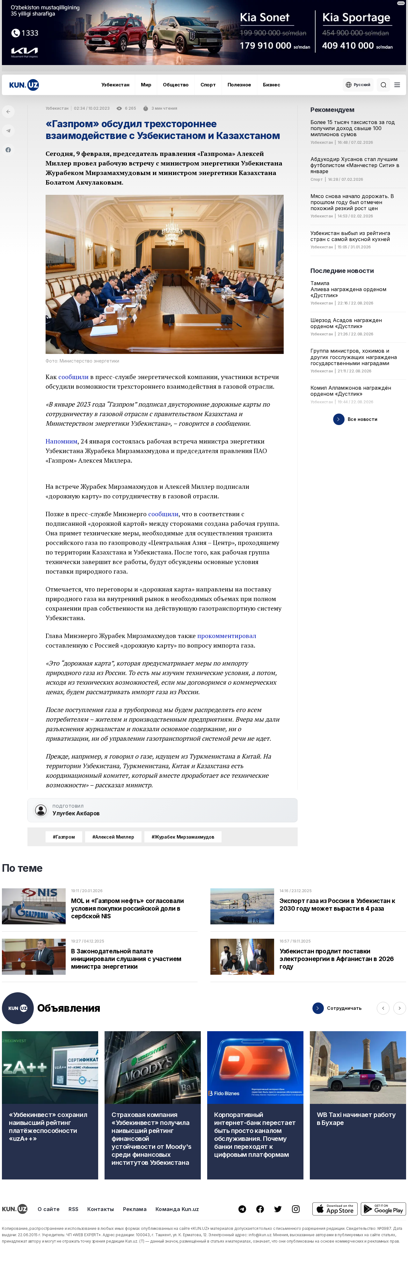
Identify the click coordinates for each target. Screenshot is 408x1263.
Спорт (208, 85)
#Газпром (64, 837)
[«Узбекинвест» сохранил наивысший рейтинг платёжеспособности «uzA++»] (50, 1105)
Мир (146, 85)
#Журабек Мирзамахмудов (183, 837)
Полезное (239, 85)
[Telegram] (8, 130)
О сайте (49, 1209)
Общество (176, 85)
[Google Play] (383, 1208)
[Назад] (8, 111)
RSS (73, 1209)
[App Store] (335, 1208)
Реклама (135, 1209)
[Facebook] (8, 149)
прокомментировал (226, 635)
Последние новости (342, 271)
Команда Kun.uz (177, 1209)
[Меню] (397, 85)
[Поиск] (383, 85)
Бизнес (271, 85)
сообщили (73, 376)
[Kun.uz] (24, 85)
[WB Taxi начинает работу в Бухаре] (358, 1105)
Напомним (61, 441)
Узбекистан (115, 85)
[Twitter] (278, 1209)
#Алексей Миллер (113, 837)
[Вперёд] (399, 1008)
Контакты (100, 1209)
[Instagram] (296, 1209)
